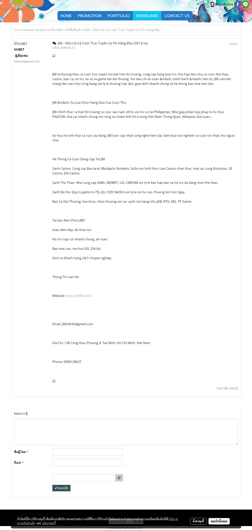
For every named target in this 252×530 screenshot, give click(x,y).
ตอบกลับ (62, 488)
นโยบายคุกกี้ (49, 523)
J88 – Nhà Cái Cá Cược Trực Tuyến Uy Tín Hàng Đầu (122, 30)
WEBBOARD (147, 16)
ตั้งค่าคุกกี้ (198, 521)
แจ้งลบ (233, 44)
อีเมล (19, 462)
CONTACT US (177, 16)
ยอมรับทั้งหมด (219, 521)
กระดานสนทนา (25, 30)
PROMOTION (89, 16)
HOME (66, 16)
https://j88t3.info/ (79, 296)
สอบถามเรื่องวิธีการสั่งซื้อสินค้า (60, 30)
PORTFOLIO (118, 16)
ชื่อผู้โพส (21, 452)
